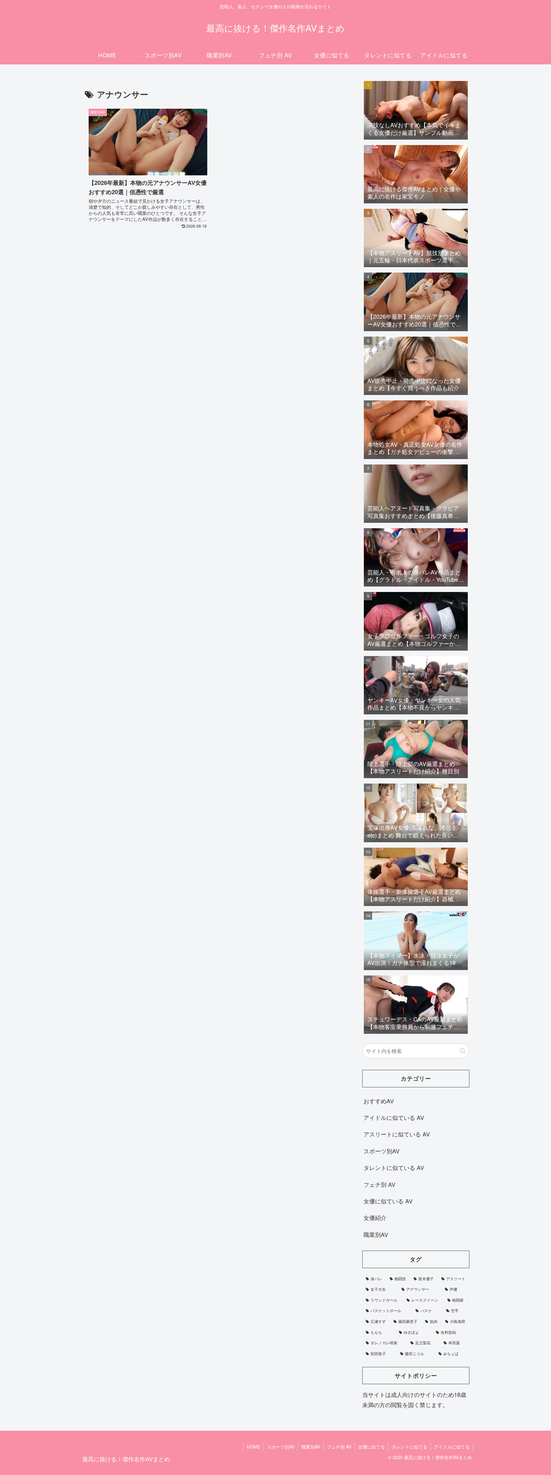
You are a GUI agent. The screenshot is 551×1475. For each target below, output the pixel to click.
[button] (462, 1051)
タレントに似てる (409, 1446)
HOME (253, 1446)
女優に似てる (371, 1446)
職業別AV (310, 1446)
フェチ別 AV (339, 1446)
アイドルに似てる (452, 1446)
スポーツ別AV (281, 1446)
